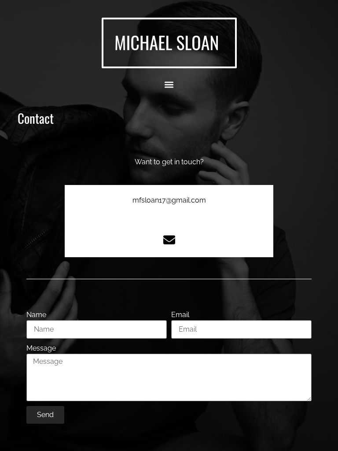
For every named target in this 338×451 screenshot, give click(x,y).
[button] (169, 84)
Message (41, 348)
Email (180, 315)
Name (36, 315)
